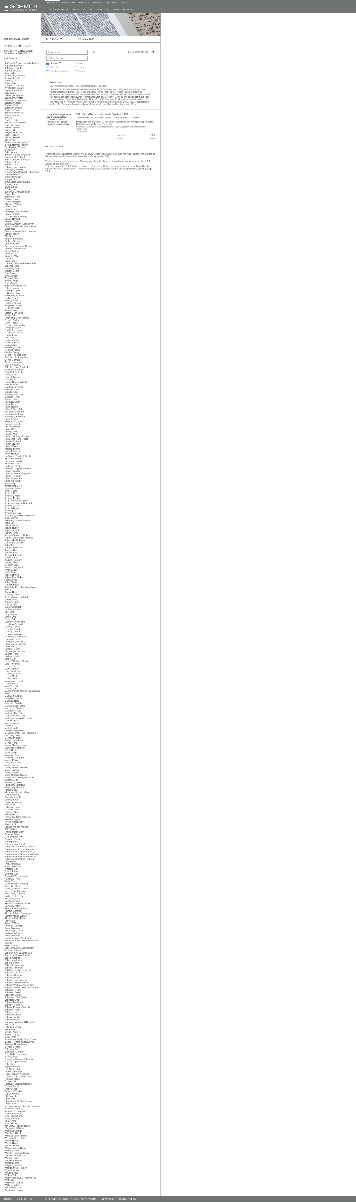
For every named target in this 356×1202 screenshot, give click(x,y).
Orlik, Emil (10, 804)
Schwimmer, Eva (13, 1019)
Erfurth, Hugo (11, 280)
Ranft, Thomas (12, 881)
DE (123, 2)
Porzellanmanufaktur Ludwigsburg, (22, 854)
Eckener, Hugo (12, 266)
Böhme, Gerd (11, 164)
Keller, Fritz (10, 545)
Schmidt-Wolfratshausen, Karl (19, 985)
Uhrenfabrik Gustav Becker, (19, 1101)
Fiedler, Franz (11, 298)
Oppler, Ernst (11, 799)
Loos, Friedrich (12, 663)
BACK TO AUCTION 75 (18, 46)
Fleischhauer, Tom (14, 310)
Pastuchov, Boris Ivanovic (17, 817)
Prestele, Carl (11, 869)
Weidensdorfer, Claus (15, 1148)
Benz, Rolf (10, 130)
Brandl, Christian (13, 177)
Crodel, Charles (12, 214)
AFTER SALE (69, 2)
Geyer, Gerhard (12, 360)
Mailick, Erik (10, 688)
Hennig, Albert (11, 431)
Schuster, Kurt (12, 1009)
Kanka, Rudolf (12, 528)
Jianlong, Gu (11, 510)
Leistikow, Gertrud (14, 624)
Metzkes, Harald (13, 735)
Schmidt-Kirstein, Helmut (17, 982)
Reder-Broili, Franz (14, 896)
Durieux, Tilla (11, 253)
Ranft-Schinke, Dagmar (16, 883)
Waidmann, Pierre (13, 1131)
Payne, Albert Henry (15, 822)
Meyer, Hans (11, 743)
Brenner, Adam (12, 184)
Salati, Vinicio (11, 945)
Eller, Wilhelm (11, 278)
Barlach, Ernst (12, 110)
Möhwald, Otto (12, 755)
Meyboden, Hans (13, 738)
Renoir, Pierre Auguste (16, 908)
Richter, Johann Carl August (18, 913)
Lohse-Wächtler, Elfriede (17, 661)
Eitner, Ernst (11, 276)
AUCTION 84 (95, 10)
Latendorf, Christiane (15, 621)
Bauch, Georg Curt (14, 112)
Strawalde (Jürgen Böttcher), (19, 1059)
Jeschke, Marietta (13, 505)
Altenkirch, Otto (12, 78)
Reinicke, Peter (12, 906)
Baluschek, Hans (13, 103)
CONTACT (111, 2)
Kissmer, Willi (11, 565)
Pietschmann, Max (14, 836)
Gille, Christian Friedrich (16, 367)
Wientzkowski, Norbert (16, 1168)
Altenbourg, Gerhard (15, 75)
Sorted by (18, 51)
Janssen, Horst (12, 495)
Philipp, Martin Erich (14, 832)
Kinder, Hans (11, 557)
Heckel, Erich (11, 419)
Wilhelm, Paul (11, 1173)
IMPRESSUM (107, 1199)
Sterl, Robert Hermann (16, 1054)
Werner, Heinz (12, 1158)
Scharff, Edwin (12, 962)
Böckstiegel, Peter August (17, 159)
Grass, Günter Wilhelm (16, 382)
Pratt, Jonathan (12, 864)
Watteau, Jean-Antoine (16, 1135)
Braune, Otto (11, 179)
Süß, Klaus (10, 1064)
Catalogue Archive (59, 71)
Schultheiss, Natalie (14, 1002)
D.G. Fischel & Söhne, (16, 216)
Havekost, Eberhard (15, 416)
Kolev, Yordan (11, 582)
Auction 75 (55, 63)
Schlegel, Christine (14, 975)
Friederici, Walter (13, 327)
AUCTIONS (53, 2)
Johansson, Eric (13, 513)
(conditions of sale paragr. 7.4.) (93, 156)
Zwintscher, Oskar (14, 1190)
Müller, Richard (12, 770)
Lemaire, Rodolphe (14, 629)
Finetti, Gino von (13, 303)
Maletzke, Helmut (13, 698)
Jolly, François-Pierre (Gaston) (20, 515)
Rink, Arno (10, 920)
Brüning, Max (11, 189)
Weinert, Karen (12, 1150)
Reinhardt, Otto (12, 898)
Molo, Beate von (13, 762)
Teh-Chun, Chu (12, 1069)
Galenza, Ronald (13, 342)
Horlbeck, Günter (13, 466)
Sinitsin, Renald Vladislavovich (20, 1042)
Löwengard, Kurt (13, 671)
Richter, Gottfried (13, 911)
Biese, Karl (10, 149)
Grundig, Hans (12, 389)
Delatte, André (12, 221)
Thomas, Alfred (12, 1079)
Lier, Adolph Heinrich (15, 651)
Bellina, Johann (12, 127)
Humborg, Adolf (12, 481)
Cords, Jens (11, 206)
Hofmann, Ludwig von (15, 461)
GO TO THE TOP (54, 146)
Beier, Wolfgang (12, 125)
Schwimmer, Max (13, 1017)
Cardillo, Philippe (13, 201)
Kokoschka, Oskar (14, 577)
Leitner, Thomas (13, 626)
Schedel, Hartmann (14, 965)
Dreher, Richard (12, 241)
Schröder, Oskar (13, 995)
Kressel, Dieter (12, 594)
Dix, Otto (9, 236)
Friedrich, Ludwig (13, 330)
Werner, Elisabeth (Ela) (16, 1155)
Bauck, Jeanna (12, 115)
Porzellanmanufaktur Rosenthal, (20, 856)
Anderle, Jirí (10, 80)
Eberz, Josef (11, 261)
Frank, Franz (11, 322)
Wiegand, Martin (13, 1165)
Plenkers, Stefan (13, 839)
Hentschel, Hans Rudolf (16, 439)
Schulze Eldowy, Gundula (17, 1007)
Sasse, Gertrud (12, 958)
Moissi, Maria (11, 760)
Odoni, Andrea (12, 794)
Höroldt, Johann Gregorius (18, 473)
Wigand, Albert (12, 1170)
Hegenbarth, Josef (14, 421)
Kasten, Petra (11, 532)
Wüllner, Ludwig (12, 1185)
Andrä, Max (10, 83)
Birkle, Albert (11, 152)
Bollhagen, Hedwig (14, 169)
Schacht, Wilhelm (13, 960)
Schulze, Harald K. (14, 1004)
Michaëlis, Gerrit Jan (15, 747)
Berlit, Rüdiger (12, 135)
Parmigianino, (11, 814)
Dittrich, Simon (12, 233)
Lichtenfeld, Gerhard (15, 641)
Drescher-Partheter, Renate (18, 246)
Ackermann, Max (13, 70)
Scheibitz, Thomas (14, 967)
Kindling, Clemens (13, 560)
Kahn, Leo (10, 523)
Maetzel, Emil (11, 686)
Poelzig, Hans (11, 841)
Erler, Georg (11, 283)
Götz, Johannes (13, 377)
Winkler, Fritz (11, 1175)
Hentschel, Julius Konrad (17, 436)
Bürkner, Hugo (12, 199)
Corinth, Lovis (11, 209)
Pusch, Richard (12, 871)
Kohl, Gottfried (12, 575)
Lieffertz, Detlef (12, 649)
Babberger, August (14, 95)
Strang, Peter (11, 1056)
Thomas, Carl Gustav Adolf (18, 1076)
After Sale (55, 67)
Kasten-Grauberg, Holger (17, 535)
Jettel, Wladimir (12, 508)
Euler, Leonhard (12, 288)
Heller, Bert (10, 429)
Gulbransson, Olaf (14, 394)
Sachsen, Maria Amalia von (18, 938)
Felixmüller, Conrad (14, 295)
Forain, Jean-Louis (14, 313)
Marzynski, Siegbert (15, 708)
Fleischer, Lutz (12, 308)
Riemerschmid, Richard (16, 918)
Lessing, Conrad (13, 631)
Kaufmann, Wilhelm (14, 542)
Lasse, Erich (11, 619)
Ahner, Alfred (11, 73)
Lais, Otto (9, 612)
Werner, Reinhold (13, 1160)
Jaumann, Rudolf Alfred (16, 500)
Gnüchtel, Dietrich (13, 372)
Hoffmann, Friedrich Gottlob (18, 456)
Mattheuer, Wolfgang (15, 715)
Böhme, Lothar (12, 162)
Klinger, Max (11, 570)
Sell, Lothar (10, 1029)
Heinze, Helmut (12, 424)
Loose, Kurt (10, 666)
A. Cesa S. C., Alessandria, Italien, (22, 63)
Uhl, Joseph (10, 1096)
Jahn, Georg (11, 490)
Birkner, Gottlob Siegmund (17, 154)
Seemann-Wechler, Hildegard (19, 1022)
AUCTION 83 (112, 10)
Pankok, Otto (11, 812)
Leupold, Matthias (13, 634)
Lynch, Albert (11, 678)
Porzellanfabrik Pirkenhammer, (20, 849)
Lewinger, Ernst (12, 639)
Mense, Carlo (11, 728)
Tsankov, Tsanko (13, 1091)
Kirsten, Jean (11, 562)
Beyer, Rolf (10, 140)
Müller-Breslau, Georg (16, 775)
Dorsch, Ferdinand (14, 238)
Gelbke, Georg (12, 352)
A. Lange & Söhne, (14, 65)
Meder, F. (9, 725)
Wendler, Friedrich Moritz (17, 1153)
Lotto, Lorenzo (12, 668)
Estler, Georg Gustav (15, 285)
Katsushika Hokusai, (15, 540)
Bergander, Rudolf (13, 132)
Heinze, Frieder (12, 426)
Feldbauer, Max (12, 293)
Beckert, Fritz (11, 120)
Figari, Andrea (11, 300)
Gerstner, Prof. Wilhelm (16, 357)
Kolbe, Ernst (11, 579)
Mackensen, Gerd (14, 681)
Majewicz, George (14, 696)
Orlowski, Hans (12, 807)
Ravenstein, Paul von (15, 891)
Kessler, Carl (11, 552)
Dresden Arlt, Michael (15, 248)
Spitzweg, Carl (12, 1049)
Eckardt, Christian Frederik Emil (20, 263)
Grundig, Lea (11, 392)
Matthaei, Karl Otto (14, 713)
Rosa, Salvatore (13, 928)
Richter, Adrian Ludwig (16, 916)
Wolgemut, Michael (14, 1182)
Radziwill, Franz (12, 878)
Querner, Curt (11, 874)
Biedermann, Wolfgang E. (17, 142)
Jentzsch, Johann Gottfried (18, 503)
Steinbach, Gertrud (14, 1051)
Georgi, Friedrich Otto (15, 355)
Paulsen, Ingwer (13, 819)
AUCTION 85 (78, 10)
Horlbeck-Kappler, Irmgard (18, 468)
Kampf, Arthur (11, 525)
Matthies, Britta (12, 720)
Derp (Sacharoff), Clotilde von (19, 224)
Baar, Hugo (10, 93)
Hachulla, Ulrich (12, 402)
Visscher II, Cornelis (15, 1111)
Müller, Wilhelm (12, 772)
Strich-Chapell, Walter (15, 1061)
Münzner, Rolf (11, 780)
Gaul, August (11, 345)
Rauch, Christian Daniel (16, 888)
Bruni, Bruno (11, 187)
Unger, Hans (11, 1103)
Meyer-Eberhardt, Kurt (16, 745)
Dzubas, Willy (11, 256)
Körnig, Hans (11, 592)
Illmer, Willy (10, 483)
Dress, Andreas (12, 251)
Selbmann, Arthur (13, 1027)
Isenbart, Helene (13, 488)
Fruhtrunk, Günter (14, 332)
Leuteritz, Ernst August (16, 636)
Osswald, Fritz (12, 809)
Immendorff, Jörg (13, 486)
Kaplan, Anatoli (12, 530)
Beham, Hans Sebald (15, 122)
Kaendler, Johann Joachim (18, 520)
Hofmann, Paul (12, 463)
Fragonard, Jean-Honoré (17, 318)
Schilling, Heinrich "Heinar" (18, 970)
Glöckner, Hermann (14, 369)
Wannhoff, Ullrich (13, 1133)
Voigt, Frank (10, 1121)
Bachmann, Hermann (15, 100)
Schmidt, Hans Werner (16, 980)
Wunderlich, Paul (13, 1187)
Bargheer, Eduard (13, 107)
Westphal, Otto (12, 1163)
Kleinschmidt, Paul (14, 567)
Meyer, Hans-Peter (14, 740)
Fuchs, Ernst (11, 335)
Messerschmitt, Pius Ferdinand (20, 733)
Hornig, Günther (13, 471)
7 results (79, 67)
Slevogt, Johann (13, 1046)
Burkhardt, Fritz (12, 196)
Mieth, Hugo (10, 750)
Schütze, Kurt (11, 1012)
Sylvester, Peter (12, 1066)
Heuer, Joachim (12, 444)
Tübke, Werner (12, 1093)
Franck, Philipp (12, 320)
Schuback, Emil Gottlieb (16, 997)
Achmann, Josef (13, 68)
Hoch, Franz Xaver (14, 451)
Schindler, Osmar (13, 972)
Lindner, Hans (11, 654)
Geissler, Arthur (12, 350)
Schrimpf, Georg (13, 990)
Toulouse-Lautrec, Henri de (18, 1084)
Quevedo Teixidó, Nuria (16, 876)
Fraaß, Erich (11, 315)
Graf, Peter (10, 379)
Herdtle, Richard (13, 441)
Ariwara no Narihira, (14, 85)
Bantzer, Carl (11, 105)
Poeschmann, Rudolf (15, 844)
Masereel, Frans (13, 710)
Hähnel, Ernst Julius (15, 409)
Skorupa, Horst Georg (16, 1044)
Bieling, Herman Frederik (17, 145)
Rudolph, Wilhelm (13, 933)
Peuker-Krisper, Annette (16, 827)
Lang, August (11, 614)
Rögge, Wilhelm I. (13, 923)
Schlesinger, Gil (12, 977)
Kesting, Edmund (13, 555)
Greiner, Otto (11, 384)
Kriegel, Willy (11, 599)
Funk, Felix (10, 337)
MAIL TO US (24, 1199)
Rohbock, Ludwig (13, 925)
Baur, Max (10, 117)
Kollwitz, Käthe (12, 584)
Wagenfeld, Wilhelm (14, 1128)
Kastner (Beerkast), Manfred (19, 537)
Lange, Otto (10, 617)
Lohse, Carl (10, 659)
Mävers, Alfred (12, 723)
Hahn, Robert (11, 406)
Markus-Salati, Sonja (15, 705)
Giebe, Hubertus (13, 362)
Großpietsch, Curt (14, 387)
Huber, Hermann (13, 476)
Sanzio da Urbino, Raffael (17, 955)
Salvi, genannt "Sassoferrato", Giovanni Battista (19, 949)
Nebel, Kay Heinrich (14, 787)
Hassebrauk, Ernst (14, 414)
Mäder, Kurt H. (12, 683)
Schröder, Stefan (13, 992)
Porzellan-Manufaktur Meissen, (20, 846)
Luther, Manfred (12, 676)
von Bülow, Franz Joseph (17, 1126)
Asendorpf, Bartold (14, 90)
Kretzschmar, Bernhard (16, 597)
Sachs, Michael (12, 935)
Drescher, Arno (12, 243)
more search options (138, 52)
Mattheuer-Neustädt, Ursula (18, 718)
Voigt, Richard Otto (14, 1116)
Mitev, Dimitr (11, 752)
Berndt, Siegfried (13, 137)
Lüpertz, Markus (13, 673)
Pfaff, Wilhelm (11, 829)
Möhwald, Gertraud (14, 757)
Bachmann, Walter (14, 98)
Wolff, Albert (10, 1180)
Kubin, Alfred (11, 604)
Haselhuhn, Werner (14, 411)
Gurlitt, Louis (11, 399)
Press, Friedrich (13, 866)
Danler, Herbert (12, 219)
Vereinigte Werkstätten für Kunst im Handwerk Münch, (22, 1107)
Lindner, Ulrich (12, 656)
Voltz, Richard (11, 1123)
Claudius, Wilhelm (13, 204)
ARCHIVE (84, 2)
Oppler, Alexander (13, 802)
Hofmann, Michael (13, 458)
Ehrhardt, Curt (12, 268)
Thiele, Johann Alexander (17, 1074)
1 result (79, 63)
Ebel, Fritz (10, 258)
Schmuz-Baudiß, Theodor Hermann (22, 987)
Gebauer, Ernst (12, 347)
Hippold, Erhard (12, 448)
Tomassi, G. (11, 1081)
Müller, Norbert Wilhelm (16, 767)
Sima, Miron (10, 1037)
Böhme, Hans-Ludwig (15, 167)
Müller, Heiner (11, 765)
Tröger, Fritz (11, 1089)
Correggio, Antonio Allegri (17, 211)
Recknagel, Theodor (15, 893)
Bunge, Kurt (10, 194)
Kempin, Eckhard (13, 547)
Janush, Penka (12, 498)
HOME (8, 1199)
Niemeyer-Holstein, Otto (17, 792)
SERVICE (97, 2)
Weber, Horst (11, 1140)
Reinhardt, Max (12, 901)
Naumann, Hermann (15, 785)
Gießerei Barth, (12, 364)
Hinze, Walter (11, 446)
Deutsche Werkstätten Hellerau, (20, 231)
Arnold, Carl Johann (14, 88)
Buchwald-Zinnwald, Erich (17, 191)
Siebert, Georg (12, 1034)
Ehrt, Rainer (10, 273)
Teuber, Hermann (13, 1071)
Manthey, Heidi (12, 701)
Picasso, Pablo (12, 834)
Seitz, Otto (10, 1024)
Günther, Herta (12, 397)
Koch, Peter (10, 572)
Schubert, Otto (12, 1000)
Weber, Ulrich (11, 1143)
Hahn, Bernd (11, 404)
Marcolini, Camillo (13, 703)
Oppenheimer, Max (14, 797)
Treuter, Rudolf (12, 1086)
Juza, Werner (11, 518)
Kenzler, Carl (11, 550)
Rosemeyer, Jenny (14, 930)
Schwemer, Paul (13, 1014)
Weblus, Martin (12, 1145)
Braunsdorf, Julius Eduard (17, 182)
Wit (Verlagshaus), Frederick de (20, 1177)
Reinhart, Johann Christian (18, 903)
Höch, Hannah (12, 453)
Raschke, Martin (13, 886)
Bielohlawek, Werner (15, 147)
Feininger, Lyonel (13, 290)
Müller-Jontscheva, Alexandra (19, 777)
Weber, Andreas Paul (15, 1138)
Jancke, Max (11, 493)
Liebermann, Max (13, 646)
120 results (80, 71)
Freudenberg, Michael (15, 325)
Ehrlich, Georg (12, 271)
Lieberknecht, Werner (15, 644)
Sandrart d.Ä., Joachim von (18, 953)
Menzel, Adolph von (14, 730)
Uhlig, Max (10, 1098)
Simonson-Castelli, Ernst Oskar (20, 1039)
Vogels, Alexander (13, 1113)
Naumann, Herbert (14, 782)
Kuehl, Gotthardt (13, 607)
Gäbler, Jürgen (12, 340)
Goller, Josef (11, 374)
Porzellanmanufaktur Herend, (19, 851)
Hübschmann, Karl (14, 478)
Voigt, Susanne (12, 1118)
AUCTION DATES (59, 10)
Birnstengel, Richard (15, 157)
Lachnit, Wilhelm (13, 609)
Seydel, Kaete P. (13, 1032)
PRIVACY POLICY (127, 1199)
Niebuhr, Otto (11, 789)
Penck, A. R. (11, 824)
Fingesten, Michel (13, 305)
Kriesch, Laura (12, 602)
